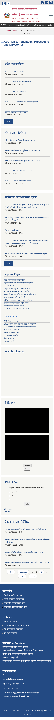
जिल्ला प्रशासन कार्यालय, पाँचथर (14, 306)
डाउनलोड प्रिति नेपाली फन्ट (14, 603)
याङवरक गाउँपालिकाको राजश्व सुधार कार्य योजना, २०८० (22, 161)
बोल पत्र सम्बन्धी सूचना (12, 230)
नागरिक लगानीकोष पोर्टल (11, 333)
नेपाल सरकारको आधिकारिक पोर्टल (14, 280)
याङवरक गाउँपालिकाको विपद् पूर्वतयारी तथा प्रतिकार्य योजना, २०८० (26, 150)
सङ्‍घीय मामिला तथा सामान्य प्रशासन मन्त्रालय (18, 283)
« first (11, 572)
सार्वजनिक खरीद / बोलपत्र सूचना (16, 625)
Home (7, 30)
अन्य (8, 122)
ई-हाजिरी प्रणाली (9, 338)
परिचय (14, 30)
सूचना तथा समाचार (11, 621)
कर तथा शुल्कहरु (10, 633)
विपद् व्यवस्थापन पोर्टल (11, 335)
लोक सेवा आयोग (9, 286)
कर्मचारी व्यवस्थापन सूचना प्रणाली (15, 647)
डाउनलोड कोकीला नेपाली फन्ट (15, 607)
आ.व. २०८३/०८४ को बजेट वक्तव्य (16, 71)
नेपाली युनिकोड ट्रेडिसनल (14, 599)
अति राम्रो (14, 492)
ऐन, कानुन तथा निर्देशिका (13, 629)
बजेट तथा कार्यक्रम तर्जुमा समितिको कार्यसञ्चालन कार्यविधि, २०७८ (25, 529)
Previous (27, 465)
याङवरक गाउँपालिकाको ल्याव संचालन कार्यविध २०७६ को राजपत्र (25, 552)
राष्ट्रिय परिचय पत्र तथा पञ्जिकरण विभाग (17, 289)
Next (27, 469)
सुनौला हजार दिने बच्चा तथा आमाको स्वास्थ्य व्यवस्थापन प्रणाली (27, 661)
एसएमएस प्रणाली (9, 341)
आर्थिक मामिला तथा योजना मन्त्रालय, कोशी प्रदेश (19, 300)
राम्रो (12, 496)
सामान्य (13, 499)
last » (33, 576)
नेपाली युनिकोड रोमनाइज (13, 595)
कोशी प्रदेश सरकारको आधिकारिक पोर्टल (16, 291)
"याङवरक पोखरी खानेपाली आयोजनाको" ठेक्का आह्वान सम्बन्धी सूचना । (26, 253)
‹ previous (23, 572)
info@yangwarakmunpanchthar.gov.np (27, 693)
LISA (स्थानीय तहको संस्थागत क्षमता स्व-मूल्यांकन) (20, 324)
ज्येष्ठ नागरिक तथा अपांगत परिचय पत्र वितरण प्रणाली (23, 650)
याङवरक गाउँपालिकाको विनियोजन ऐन (16, 112)
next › (22, 576)
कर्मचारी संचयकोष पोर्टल (11, 330)
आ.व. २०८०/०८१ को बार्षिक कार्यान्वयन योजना (19, 171)
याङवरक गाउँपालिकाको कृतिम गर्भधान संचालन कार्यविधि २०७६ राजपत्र (27, 562)
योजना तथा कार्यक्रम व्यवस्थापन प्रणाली (18, 654)
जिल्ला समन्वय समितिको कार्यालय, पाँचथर (16, 309)
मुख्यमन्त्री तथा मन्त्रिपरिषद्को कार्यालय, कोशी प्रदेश (20, 294)
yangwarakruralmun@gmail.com (16, 696)
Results (7, 512)
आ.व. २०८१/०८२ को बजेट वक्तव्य (16, 92)
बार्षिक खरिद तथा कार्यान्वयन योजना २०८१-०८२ (20, 140)
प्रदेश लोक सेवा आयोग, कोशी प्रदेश (15, 297)
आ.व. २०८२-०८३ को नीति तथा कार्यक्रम (18, 82)
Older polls (8, 509)
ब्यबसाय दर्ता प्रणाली (10, 657)
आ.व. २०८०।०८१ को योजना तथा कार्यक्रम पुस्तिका (21, 102)
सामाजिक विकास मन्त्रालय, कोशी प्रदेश (16, 303)
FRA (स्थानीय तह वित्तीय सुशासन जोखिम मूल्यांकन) (20, 327)
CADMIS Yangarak (11, 321)
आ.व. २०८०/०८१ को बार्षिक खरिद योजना (18, 181)
